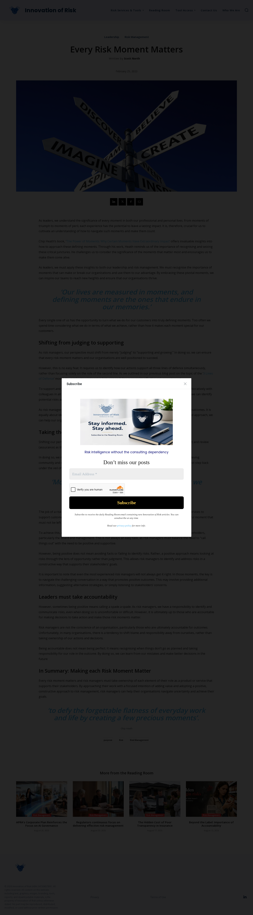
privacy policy (124, 525)
